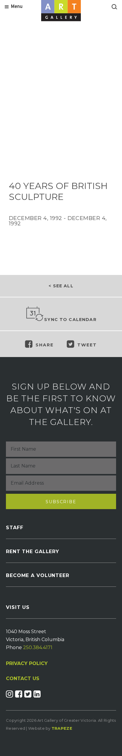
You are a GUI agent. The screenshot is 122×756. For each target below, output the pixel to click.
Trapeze (62, 728)
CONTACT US (22, 678)
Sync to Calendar (70, 319)
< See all (61, 286)
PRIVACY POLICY (27, 663)
